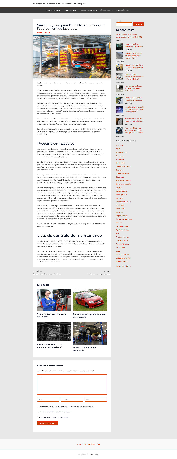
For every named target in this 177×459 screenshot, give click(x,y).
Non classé (119, 198)
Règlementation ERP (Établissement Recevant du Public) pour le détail (134, 76)
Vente (118, 251)
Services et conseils (53, 10)
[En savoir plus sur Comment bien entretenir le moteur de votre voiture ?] (54, 332)
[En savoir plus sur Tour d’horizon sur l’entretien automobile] (54, 300)
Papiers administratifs (123, 202)
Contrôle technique (122, 173)
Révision (119, 223)
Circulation (119, 170)
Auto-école (120, 159)
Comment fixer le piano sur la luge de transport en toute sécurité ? (133, 88)
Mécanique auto (121, 195)
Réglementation (105, 10)
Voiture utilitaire (121, 262)
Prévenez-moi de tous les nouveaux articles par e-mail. (54, 417)
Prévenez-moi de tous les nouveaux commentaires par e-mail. (56, 412)
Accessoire (119, 145)
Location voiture (121, 191)
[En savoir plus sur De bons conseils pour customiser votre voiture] (90, 300)
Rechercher (119, 21)
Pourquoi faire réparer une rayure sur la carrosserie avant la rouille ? (133, 55)
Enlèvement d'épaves (123, 181)
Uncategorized (121, 247)
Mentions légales (89, 444)
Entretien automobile (88, 10)
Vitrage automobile (122, 255)
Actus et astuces (70, 10)
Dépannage (120, 177)
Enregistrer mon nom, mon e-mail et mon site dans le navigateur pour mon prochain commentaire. (66, 406)
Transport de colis (122, 240)
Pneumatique (120, 205)
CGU (98, 444)
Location (119, 188)
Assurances (120, 156)
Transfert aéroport (122, 237)
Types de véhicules (122, 10)
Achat (118, 149)
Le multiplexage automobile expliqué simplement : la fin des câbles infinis (134, 109)
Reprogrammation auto (124, 219)
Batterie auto (120, 163)
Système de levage (122, 230)
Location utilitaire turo (123, 266)
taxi (117, 233)
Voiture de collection (123, 258)
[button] (60, 10)
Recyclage (119, 212)
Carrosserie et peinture (123, 166)
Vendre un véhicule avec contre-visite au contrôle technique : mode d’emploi (134, 130)
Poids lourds (120, 209)
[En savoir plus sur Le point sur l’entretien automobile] (90, 333)
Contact (80, 444)
